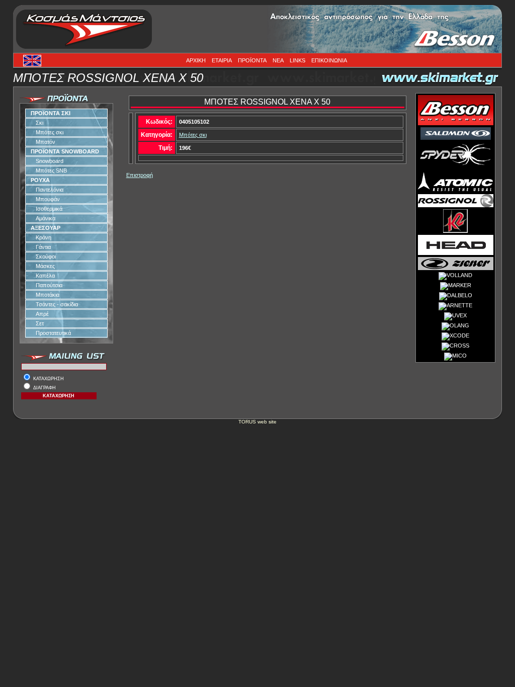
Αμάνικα (45, 218)
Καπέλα (45, 276)
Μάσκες (45, 266)
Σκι (39, 123)
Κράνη (43, 237)
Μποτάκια (47, 295)
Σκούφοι (46, 256)
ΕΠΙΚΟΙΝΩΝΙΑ (329, 60)
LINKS (297, 60)
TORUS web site (257, 421)
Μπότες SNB (51, 170)
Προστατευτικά (53, 333)
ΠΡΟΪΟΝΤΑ (252, 60)
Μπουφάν (48, 199)
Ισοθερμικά (49, 209)
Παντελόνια (49, 190)
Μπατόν (45, 142)
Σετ (40, 323)
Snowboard (49, 161)
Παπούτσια (49, 285)
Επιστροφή (139, 175)
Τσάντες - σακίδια (57, 304)
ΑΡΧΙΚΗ (196, 60)
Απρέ (42, 314)
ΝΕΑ (278, 60)
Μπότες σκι (49, 132)
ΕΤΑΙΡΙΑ (222, 60)
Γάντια (43, 247)
